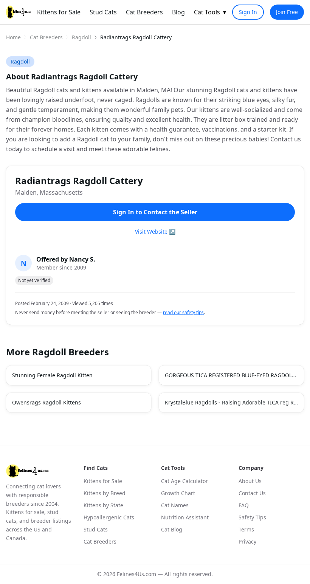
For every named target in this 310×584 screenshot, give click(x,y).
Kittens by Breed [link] (105, 493)
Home (13, 37)
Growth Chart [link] (178, 493)
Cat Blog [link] (171, 529)
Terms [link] (246, 529)
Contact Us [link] (252, 493)
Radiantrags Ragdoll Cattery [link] (136, 37)
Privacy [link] (247, 541)
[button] (78, 375)
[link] (18, 12)
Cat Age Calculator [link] (184, 481)
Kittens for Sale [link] (59, 12)
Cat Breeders (46, 37)
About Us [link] (250, 481)
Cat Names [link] (175, 505)
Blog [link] (178, 12)
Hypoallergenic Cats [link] (109, 517)
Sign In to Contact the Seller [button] (155, 212)
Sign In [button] (248, 11)
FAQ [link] (244, 505)
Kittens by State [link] (103, 505)
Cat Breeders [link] (144, 12)
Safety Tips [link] (252, 517)
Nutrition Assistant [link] (185, 517)
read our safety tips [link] (183, 313)
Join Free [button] (287, 11)
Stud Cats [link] (103, 12)
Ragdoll (81, 37)
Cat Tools (210, 12)
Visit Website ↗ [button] (155, 231)
